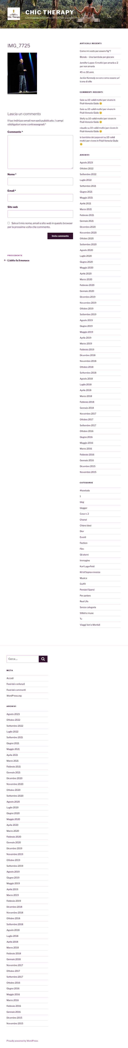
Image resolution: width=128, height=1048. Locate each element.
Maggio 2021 (86, 197)
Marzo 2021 (86, 209)
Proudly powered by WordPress (22, 1040)
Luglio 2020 (86, 256)
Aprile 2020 (86, 273)
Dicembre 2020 (88, 226)
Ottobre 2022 (86, 168)
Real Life (84, 601)
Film (82, 549)
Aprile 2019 (85, 337)
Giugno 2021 (86, 191)
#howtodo (85, 490)
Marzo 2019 (86, 343)
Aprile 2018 (85, 390)
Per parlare (85, 595)
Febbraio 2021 (87, 215)
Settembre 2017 (88, 425)
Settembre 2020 (88, 244)
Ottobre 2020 (87, 238)
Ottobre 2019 (86, 308)
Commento (15, 131)
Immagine (85, 560)
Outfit (83, 583)
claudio (83, 127)
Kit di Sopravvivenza (90, 572)
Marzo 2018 (86, 396)
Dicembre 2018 (87, 355)
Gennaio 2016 (87, 460)
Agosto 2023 (86, 162)
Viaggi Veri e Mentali (90, 624)
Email (11, 190)
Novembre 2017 (88, 413)
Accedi (10, 678)
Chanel (83, 519)
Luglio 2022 (85, 180)
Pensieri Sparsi (87, 589)
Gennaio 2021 (87, 221)
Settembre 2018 (88, 372)
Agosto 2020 (86, 250)
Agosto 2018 (86, 378)
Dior (82, 531)
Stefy (82, 118)
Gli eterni (84, 554)
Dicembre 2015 (87, 466)
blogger (83, 508)
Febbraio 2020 (87, 285)
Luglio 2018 (85, 384)
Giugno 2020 (86, 261)
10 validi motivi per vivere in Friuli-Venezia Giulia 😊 (99, 141)
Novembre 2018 (88, 361)
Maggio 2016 (86, 442)
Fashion (83, 543)
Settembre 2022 (88, 174)
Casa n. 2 (84, 513)
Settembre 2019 (88, 314)
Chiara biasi (85, 525)
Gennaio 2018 (87, 407)
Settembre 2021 (88, 186)
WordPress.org (14, 695)
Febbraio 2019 (87, 349)
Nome (11, 174)
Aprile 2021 (85, 203)
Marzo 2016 (86, 448)
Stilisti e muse (87, 613)
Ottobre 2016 (86, 431)
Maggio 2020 (86, 267)
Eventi (83, 537)
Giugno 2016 (86, 437)
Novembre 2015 (88, 472)
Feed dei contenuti (16, 684)
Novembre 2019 (88, 302)
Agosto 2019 (86, 320)
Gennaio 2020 (87, 291)
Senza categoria (88, 607)
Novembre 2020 (88, 232)
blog (82, 502)
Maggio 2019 (86, 332)
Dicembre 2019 (87, 296)
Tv (81, 618)
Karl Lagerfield (87, 566)
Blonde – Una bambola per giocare (97, 57)
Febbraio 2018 (87, 402)
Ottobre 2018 (86, 367)
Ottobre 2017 (86, 419)
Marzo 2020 (86, 279)
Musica (83, 578)
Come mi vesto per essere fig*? (95, 51)
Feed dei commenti (16, 690)
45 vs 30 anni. (87, 72)
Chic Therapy (49, 12)
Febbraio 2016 (87, 454)
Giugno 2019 (86, 326)
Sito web (12, 207)
